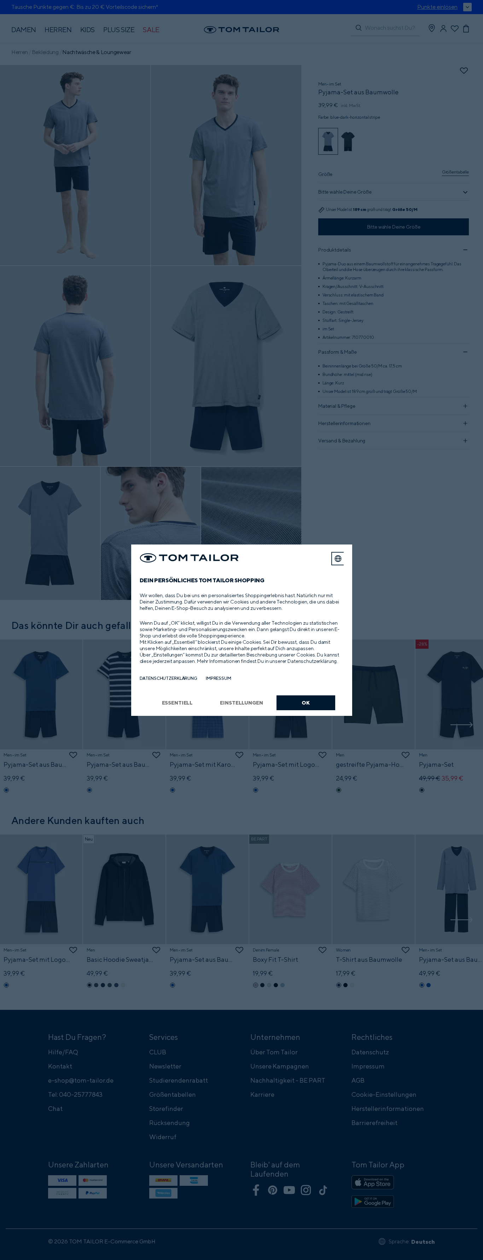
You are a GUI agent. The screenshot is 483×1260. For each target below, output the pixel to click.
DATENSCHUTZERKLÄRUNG (168, 678)
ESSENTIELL (177, 703)
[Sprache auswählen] (338, 558)
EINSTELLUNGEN (241, 703)
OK (306, 703)
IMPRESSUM (218, 678)
